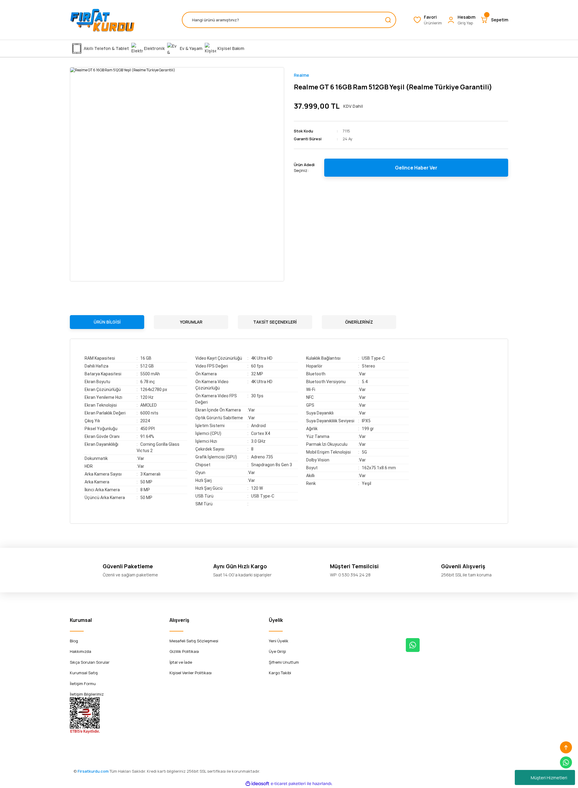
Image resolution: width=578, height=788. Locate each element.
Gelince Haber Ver (416, 167)
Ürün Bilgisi (107, 322)
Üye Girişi (277, 651)
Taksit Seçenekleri (275, 322)
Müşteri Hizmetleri (549, 777)
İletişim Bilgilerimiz (87, 694)
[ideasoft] (257, 783)
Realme (301, 75)
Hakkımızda (80, 651)
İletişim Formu (83, 683)
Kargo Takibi (280, 672)
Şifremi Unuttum (284, 662)
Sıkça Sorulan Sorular (90, 662)
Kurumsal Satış (84, 672)
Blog (74, 641)
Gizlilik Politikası (184, 651)
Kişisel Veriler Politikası (190, 672)
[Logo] (102, 20)
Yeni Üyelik (278, 641)
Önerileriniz (359, 322)
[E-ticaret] (288, 783)
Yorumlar (191, 322)
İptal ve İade (180, 662)
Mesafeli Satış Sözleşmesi (193, 641)
